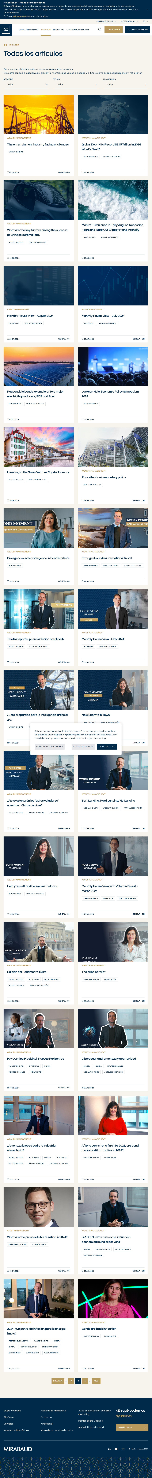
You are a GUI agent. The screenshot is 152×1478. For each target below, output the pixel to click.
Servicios (8, 79)
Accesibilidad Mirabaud (91, 1427)
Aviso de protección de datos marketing (94, 1412)
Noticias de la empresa (53, 1411)
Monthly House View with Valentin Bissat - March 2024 (110, 888)
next (96, 1381)
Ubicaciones (109, 79)
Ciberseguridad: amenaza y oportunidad (109, 1058)
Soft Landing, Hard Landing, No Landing (108, 800)
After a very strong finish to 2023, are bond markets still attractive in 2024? (110, 1148)
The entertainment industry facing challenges (38, 144)
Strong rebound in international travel (107, 558)
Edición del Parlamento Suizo (26, 971)
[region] (76, 739)
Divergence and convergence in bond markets (38, 558)
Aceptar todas (107, 747)
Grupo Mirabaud (12, 1411)
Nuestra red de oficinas (16, 1430)
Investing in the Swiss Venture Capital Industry (38, 472)
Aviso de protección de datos (57, 1430)
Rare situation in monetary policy (104, 477)
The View (9, 1417)
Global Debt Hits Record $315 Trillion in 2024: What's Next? (111, 147)
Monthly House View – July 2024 (103, 315)
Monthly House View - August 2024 (30, 315)
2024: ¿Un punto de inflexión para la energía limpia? (36, 1331)
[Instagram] (123, 1449)
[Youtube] (116, 1449)
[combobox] (26, 84)
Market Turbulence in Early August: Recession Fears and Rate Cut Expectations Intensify (112, 227)
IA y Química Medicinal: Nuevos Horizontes (35, 1058)
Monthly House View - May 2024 (103, 639)
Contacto (46, 1417)
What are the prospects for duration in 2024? (37, 1237)
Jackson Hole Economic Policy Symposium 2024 (110, 394)
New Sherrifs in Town (96, 714)
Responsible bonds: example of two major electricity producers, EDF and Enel (35, 394)
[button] (137, 29)
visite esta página (21, 16)
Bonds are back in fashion (99, 1328)
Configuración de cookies (49, 747)
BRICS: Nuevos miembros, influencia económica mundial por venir (106, 1239)
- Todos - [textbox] (10, 84)
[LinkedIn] (109, 1449)
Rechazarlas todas (83, 747)
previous (57, 1381)
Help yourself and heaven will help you (32, 886)
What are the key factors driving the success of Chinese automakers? (37, 232)
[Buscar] (99, 29)
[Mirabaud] (18, 1449)
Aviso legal (47, 1424)
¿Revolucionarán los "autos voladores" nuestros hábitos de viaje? (33, 803)
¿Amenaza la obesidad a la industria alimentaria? (31, 1148)
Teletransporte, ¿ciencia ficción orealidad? (35, 639)
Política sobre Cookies (90, 1421)
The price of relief (94, 971)
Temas (56, 79)
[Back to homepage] (6, 30)
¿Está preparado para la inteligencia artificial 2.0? (37, 717)
